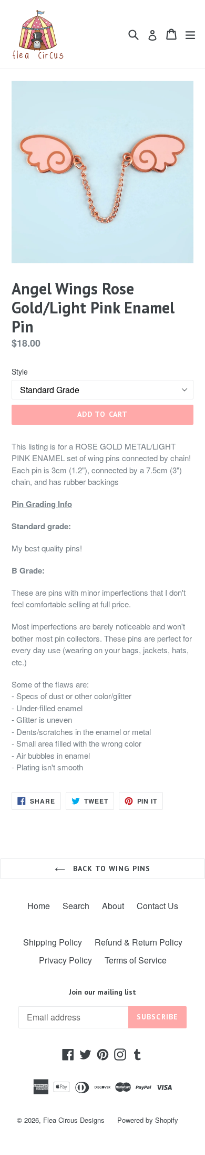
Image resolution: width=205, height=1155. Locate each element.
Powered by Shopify (147, 1120)
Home (38, 906)
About (113, 906)
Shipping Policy (52, 942)
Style (20, 371)
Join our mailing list (102, 992)
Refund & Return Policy (138, 942)
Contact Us (157, 906)
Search (76, 906)
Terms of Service (136, 960)
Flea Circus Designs (74, 1120)
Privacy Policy (65, 960)
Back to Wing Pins (110, 868)
